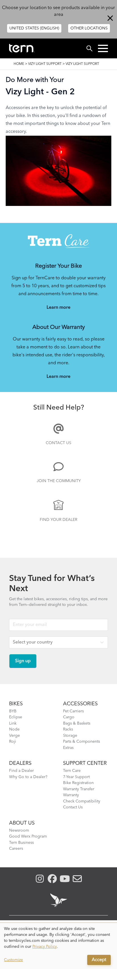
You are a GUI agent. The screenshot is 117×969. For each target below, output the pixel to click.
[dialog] (58, 946)
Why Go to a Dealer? (28, 777)
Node (14, 729)
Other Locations (89, 28)
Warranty (71, 795)
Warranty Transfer (78, 789)
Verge (14, 736)
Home (19, 64)
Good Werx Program (28, 836)
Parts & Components (81, 742)
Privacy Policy (44, 947)
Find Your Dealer (58, 520)
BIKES (16, 703)
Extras (68, 748)
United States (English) (34, 28)
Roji (12, 742)
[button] (103, 48)
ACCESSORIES (80, 703)
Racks (68, 729)
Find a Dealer (21, 771)
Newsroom (19, 830)
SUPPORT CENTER (85, 763)
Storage (70, 736)
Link (12, 723)
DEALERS (20, 763)
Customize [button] (13, 960)
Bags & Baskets (76, 723)
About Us (22, 823)
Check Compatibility (81, 801)
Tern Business (21, 843)
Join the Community (59, 481)
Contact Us (58, 443)
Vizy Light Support (45, 64)
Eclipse (15, 717)
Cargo (68, 717)
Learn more (58, 307)
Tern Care (72, 771)
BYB (12, 711)
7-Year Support (76, 777)
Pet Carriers (73, 711)
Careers (16, 849)
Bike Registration (78, 783)
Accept (99, 960)
